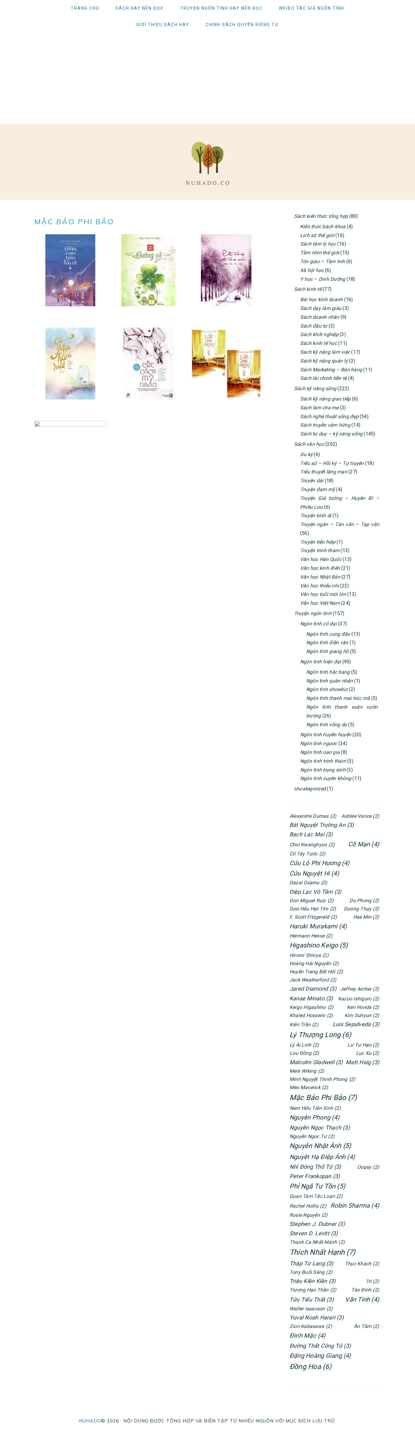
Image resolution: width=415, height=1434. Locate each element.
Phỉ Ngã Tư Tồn (317, 1186)
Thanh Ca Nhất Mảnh (317, 1242)
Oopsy (368, 1167)
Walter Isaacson (311, 1309)
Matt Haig (362, 1062)
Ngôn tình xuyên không (325, 778)
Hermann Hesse (311, 936)
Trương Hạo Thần (313, 1290)
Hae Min (366, 917)
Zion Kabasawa (311, 1326)
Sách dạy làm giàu (320, 308)
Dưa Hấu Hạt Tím (313, 909)
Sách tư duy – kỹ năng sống (331, 434)
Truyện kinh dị (315, 515)
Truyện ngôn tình (312, 613)
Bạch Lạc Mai (311, 834)
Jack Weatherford (313, 980)
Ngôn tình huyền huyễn (325, 735)
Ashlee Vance (360, 816)
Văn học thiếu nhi (319, 586)
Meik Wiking (307, 1071)
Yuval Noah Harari (317, 1317)
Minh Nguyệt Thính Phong (322, 1079)
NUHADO (90, 1421)
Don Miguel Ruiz (312, 900)
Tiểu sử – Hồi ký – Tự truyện (332, 463)
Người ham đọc (207, 163)
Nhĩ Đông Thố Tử (315, 1167)
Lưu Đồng (304, 1053)
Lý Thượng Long (320, 1035)
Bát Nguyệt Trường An (322, 825)
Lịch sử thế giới (317, 235)
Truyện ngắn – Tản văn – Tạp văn (339, 524)
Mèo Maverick (309, 1087)
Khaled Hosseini (311, 1015)
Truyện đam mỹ (317, 489)
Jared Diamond (313, 988)
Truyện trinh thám (319, 550)
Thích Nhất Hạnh (322, 1252)
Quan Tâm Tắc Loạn (316, 1196)
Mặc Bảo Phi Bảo (323, 1097)
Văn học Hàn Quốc (320, 559)
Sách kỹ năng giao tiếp (325, 399)
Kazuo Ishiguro (358, 999)
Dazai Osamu (308, 883)
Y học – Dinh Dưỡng (322, 279)
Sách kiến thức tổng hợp (321, 216)
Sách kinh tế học (318, 343)
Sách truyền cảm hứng (325, 425)
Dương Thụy (361, 909)
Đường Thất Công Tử (320, 1346)
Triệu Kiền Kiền (312, 1281)
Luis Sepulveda (356, 1024)
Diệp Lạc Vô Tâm (315, 892)
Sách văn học (309, 444)
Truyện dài (311, 480)
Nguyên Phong (315, 1117)
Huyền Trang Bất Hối (316, 972)
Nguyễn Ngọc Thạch (320, 1127)
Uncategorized (310, 789)
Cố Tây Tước (307, 854)
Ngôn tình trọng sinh (322, 770)
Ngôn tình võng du (326, 724)
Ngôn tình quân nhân (329, 681)
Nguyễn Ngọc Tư (312, 1136)
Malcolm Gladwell (316, 1062)
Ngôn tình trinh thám (323, 761)
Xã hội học (312, 270)
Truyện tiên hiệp (317, 542)
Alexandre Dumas (313, 816)
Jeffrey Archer (359, 989)
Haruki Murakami (318, 926)
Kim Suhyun (362, 1015)
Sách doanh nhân (319, 317)
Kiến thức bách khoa (323, 226)
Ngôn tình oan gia (320, 752)
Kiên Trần (304, 1024)
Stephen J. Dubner (317, 1224)
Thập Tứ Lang (311, 1263)
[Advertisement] (207, 78)
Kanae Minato (311, 998)
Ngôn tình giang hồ (327, 651)
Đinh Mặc (308, 1335)
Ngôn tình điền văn (327, 642)
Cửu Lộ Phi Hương (320, 863)
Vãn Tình (362, 1299)
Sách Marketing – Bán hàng (331, 370)
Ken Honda (363, 1007)
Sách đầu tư (314, 326)
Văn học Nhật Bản (320, 577)
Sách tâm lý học (318, 244)
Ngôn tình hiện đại (320, 662)
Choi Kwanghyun (312, 845)
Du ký (306, 454)
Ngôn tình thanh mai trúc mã (338, 698)
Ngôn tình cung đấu (328, 634)
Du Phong (364, 900)
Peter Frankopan (315, 1176)
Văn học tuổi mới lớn (323, 594)
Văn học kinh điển (320, 568)
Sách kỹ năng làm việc (325, 352)
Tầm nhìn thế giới (319, 253)
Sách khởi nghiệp (319, 334)
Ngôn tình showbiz (327, 689)
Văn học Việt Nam (320, 603)
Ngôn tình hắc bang (328, 672)
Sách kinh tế (307, 289)
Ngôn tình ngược (318, 743)
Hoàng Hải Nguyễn (314, 963)
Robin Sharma (355, 1205)
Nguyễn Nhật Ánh (320, 1146)
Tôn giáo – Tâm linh (322, 261)
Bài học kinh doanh (321, 299)
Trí (372, 1281)
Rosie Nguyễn (309, 1215)
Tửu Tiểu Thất (312, 1299)
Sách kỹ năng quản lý (324, 361)
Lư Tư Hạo (363, 1045)
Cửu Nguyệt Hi (314, 873)
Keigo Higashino (312, 1007)
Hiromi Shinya (309, 955)
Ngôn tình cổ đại (318, 624)
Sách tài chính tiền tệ (323, 378)
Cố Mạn (363, 844)
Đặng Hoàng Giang (320, 1355)
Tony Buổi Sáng (311, 1272)
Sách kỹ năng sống (315, 388)
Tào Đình (365, 1290)
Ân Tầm (366, 1326)
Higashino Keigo (319, 945)
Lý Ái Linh (304, 1045)
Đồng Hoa (311, 1367)
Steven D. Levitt (314, 1233)
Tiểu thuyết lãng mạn (323, 472)
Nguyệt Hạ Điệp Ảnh (322, 1157)
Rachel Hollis (308, 1206)
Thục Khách (362, 1264)
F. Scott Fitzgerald (313, 917)
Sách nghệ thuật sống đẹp (329, 416)
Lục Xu (367, 1053)
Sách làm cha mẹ (319, 408)
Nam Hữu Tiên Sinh (315, 1108)
